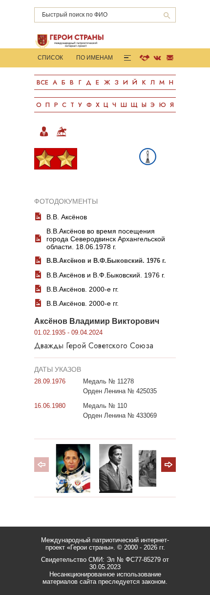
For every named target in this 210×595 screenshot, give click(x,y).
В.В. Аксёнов (66, 217)
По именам (94, 57)
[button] (168, 464)
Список (50, 57)
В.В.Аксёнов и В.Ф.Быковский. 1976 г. (106, 260)
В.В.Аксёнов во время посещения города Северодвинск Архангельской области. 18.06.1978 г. (105, 239)
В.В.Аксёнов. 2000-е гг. (82, 289)
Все (42, 82)
